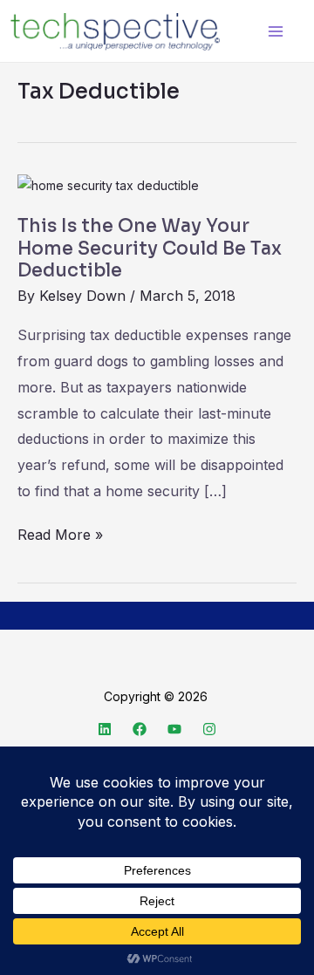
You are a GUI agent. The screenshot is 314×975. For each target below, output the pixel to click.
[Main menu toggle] (275, 31)
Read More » (60, 532)
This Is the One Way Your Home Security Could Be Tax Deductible (149, 248)
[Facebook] (140, 729)
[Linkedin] (105, 729)
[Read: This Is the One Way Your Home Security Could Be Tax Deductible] (108, 184)
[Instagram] (209, 729)
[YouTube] (174, 729)
